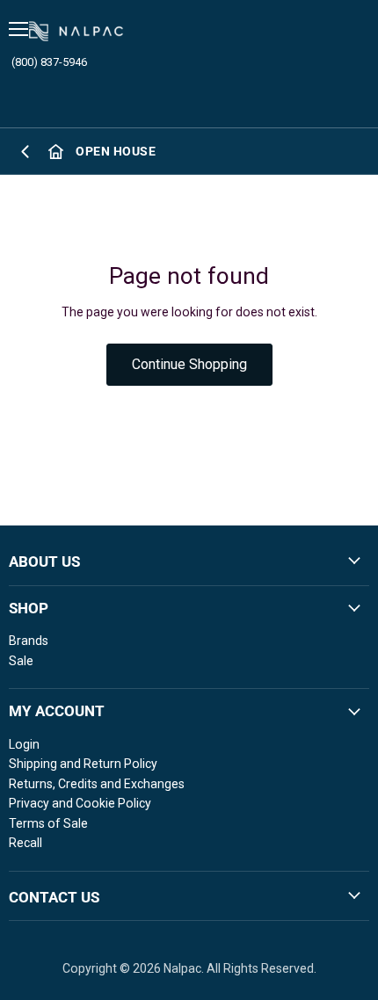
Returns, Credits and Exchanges (97, 784)
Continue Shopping (189, 364)
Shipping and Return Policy (83, 764)
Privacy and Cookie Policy (80, 803)
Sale (21, 661)
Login (24, 744)
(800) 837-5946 (49, 62)
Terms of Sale (48, 823)
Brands (28, 641)
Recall (25, 843)
